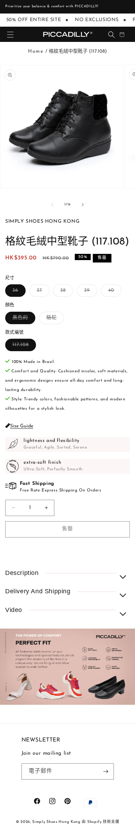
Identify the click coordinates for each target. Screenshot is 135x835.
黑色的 (22, 319)
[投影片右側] (82, 204)
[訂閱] (106, 771)
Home (35, 51)
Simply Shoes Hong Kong (56, 822)
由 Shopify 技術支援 (100, 822)
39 (89, 292)
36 (17, 292)
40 (113, 292)
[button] (10, 34)
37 (42, 292)
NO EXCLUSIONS (95, 20)
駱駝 (54, 319)
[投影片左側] (52, 204)
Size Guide (21, 426)
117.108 (23, 346)
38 (65, 292)
